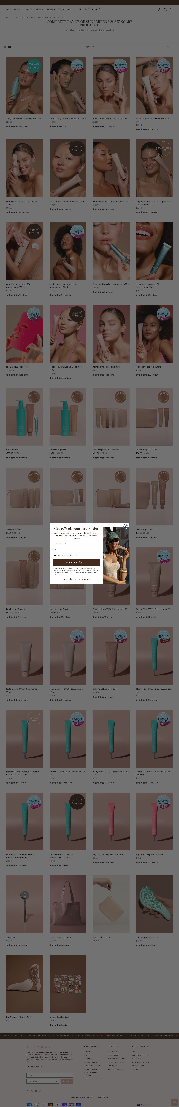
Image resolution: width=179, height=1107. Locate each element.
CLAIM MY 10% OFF (76, 562)
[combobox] (56, 555)
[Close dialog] (126, 526)
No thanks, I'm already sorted (76, 579)
